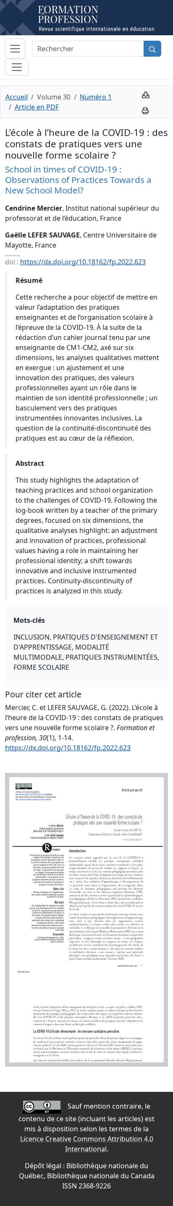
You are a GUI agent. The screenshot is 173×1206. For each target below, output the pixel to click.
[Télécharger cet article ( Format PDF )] (145, 94)
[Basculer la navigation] (15, 49)
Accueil (16, 97)
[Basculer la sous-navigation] (17, 67)
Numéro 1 (96, 97)
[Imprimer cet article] (145, 110)
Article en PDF (37, 107)
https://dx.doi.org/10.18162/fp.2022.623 (83, 261)
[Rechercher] (152, 49)
